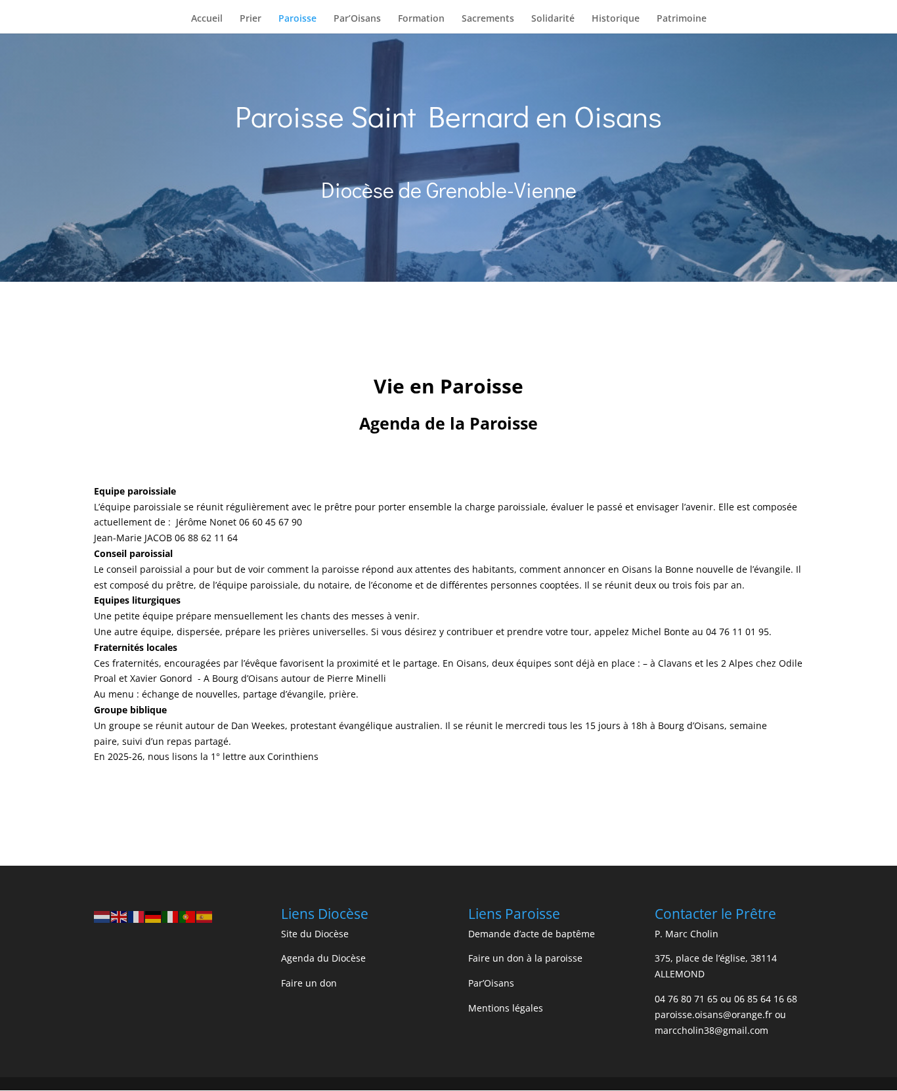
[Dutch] (102, 916)
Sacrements (488, 19)
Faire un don (309, 983)
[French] (136, 916)
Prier (250, 19)
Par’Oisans (357, 19)
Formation (421, 19)
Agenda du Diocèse (323, 958)
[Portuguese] (187, 916)
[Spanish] (204, 916)
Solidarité (553, 19)
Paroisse (297, 19)
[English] (119, 916)
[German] (153, 916)
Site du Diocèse (315, 933)
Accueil (207, 19)
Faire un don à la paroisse (525, 958)
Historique (616, 19)
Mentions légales (505, 1008)
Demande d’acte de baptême (531, 933)
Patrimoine (682, 19)
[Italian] (170, 916)
